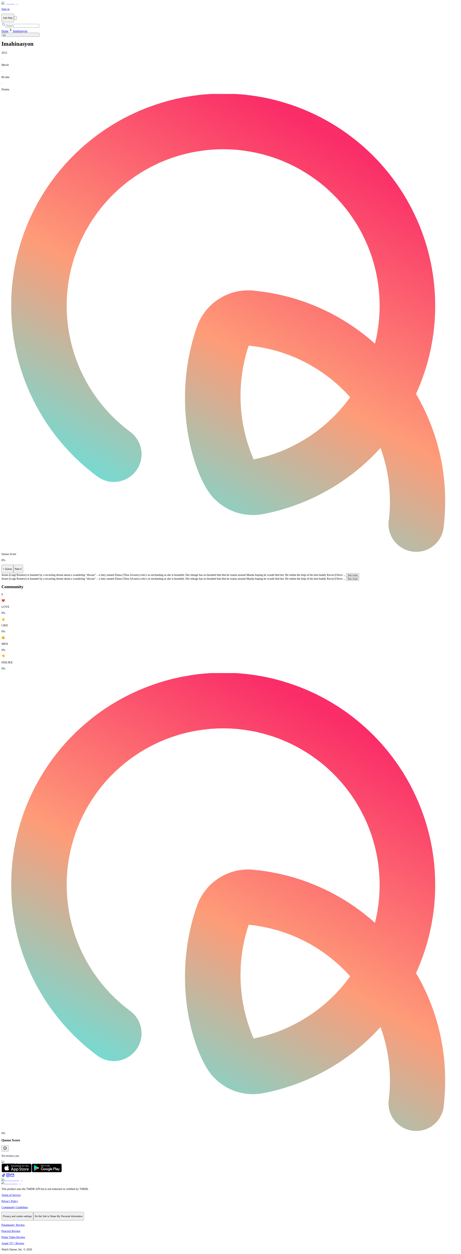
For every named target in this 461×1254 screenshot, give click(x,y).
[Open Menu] (15, 18)
